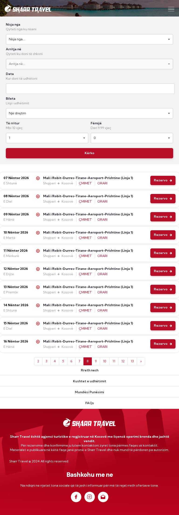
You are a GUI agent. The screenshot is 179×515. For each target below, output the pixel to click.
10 (104, 361)
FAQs (89, 403)
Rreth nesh (89, 370)
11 (114, 361)
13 (132, 361)
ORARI (102, 183)
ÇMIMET (86, 183)
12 (122, 361)
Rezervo (161, 180)
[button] (89, 39)
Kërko (89, 153)
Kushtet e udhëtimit (89, 381)
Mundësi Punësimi (89, 392)
